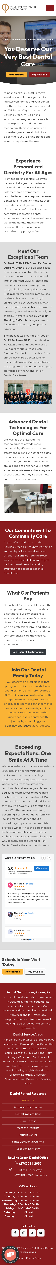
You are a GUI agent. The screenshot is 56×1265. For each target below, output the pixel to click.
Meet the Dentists (28, 1127)
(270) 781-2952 (42, 725)
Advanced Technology (28, 1107)
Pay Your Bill (39, 74)
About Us (28, 1100)
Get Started (16, 74)
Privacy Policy (33, 1258)
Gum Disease (28, 1121)
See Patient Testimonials (28, 652)
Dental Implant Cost (28, 1114)
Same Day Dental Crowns (28, 1141)
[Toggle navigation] (50, 8)
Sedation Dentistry (28, 1148)
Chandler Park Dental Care (35, 1248)
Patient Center (28, 1134)
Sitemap (19, 1258)
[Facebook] (15, 1233)
